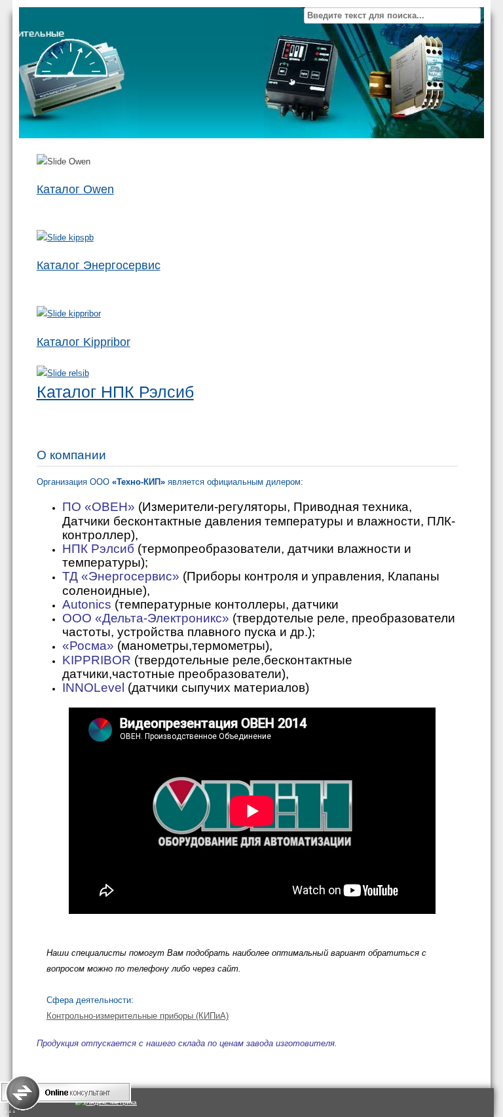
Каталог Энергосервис (98, 265)
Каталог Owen (75, 189)
